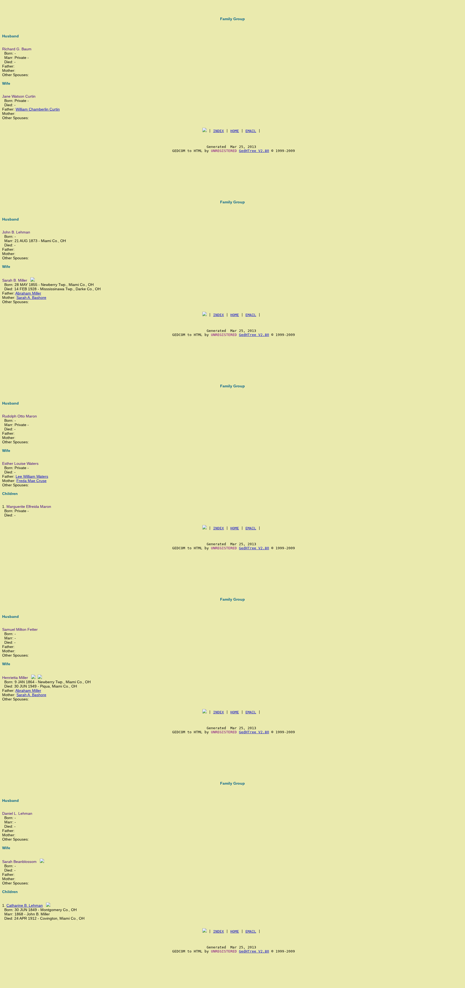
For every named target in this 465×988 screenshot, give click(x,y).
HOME (234, 131)
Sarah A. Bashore (31, 297)
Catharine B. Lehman (24, 905)
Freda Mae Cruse (31, 481)
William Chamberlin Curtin (38, 109)
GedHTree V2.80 (254, 151)
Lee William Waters (32, 476)
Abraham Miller (28, 293)
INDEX (218, 131)
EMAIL (250, 131)
